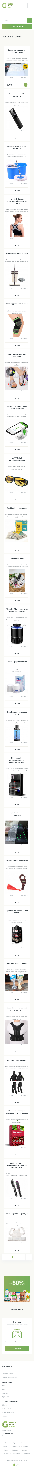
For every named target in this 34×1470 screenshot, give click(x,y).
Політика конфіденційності (10, 1377)
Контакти (5, 1393)
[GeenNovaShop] (7, 5)
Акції (3, 1385)
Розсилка (4, 1416)
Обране (4, 1405)
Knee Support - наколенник (16, 304)
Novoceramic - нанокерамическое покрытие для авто (16, 760)
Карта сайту (5, 1397)
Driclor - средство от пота (17, 662)
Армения (26, 1446)
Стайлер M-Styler (17, 558)
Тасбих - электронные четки (17, 860)
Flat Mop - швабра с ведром (17, 253)
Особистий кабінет (8, 1409)
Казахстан (15, 1450)
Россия (7, 1443)
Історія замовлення (8, 1412)
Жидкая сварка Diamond (17, 963)
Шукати (29, 20)
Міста (3, 1389)
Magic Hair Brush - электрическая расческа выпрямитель (17, 1165)
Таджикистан (16, 1453)
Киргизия (24, 1450)
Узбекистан (27, 1453)
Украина (23, 1443)
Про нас (4, 1370)
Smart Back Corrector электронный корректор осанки (17, 201)
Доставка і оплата (7, 1373)
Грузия (6, 1450)
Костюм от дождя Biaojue (17, 1060)
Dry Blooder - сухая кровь (17, 508)
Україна (15, 1443)
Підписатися (17, 1348)
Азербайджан (16, 1446)
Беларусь (5, 1446)
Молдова (6, 1453)
